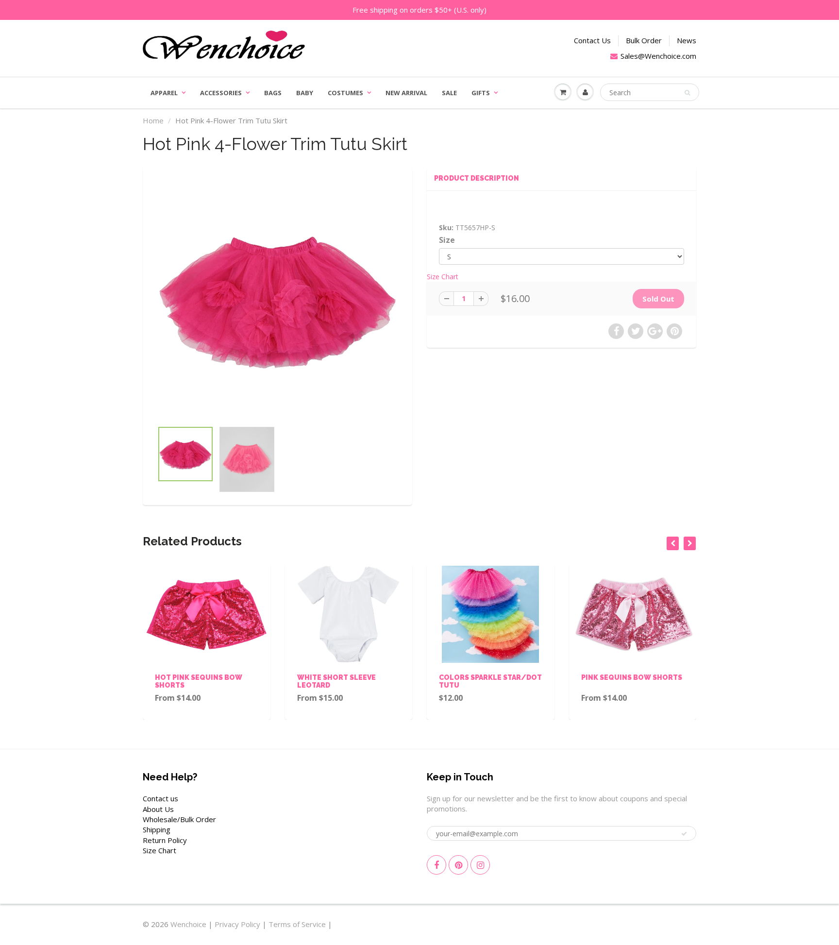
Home (153, 120)
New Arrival (406, 92)
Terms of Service (297, 924)
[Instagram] (480, 865)
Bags (273, 92)
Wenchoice (188, 924)
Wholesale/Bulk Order (179, 819)
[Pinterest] (458, 865)
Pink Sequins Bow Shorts (549, 677)
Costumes (345, 92)
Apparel (164, 92)
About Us (158, 809)
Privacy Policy (237, 924)
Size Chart (442, 276)
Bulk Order (644, 40)
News (686, 40)
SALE (449, 92)
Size (447, 240)
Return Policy (165, 840)
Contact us (160, 798)
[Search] (687, 93)
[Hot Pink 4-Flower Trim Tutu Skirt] (277, 298)
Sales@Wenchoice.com (658, 56)
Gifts (480, 92)
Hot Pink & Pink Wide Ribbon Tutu (681, 681)
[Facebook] (436, 865)
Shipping (156, 829)
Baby (304, 92)
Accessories (221, 92)
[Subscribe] (684, 834)
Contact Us (592, 40)
